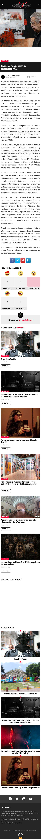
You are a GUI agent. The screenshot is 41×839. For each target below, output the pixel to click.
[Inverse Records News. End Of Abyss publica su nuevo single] (20, 547)
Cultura (21, 328)
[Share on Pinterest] (22, 260)
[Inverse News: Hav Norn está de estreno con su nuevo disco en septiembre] (20, 381)
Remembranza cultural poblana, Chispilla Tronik (19, 441)
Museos (4, 479)
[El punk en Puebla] (20, 344)
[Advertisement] (20, 605)
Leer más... (5, 366)
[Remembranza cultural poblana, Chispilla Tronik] (20, 423)
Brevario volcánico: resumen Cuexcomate (20, 693)
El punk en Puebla (8, 359)
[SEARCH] (39, 4)
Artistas (5, 391)
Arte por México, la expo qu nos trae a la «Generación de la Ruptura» (18, 521)
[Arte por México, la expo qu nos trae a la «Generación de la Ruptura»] (20, 507)
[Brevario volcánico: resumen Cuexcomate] (20, 677)
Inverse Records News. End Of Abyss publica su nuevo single (20, 563)
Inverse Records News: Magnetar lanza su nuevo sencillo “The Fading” (20, 752)
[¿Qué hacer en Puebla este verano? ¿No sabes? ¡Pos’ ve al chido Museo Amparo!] (20, 467)
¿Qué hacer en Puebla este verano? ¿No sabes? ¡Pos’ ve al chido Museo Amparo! (18, 483)
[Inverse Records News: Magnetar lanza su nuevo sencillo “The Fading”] (20, 737)
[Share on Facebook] (12, 260)
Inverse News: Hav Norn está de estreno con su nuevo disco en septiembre (20, 395)
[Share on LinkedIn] (28, 260)
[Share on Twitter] (17, 260)
